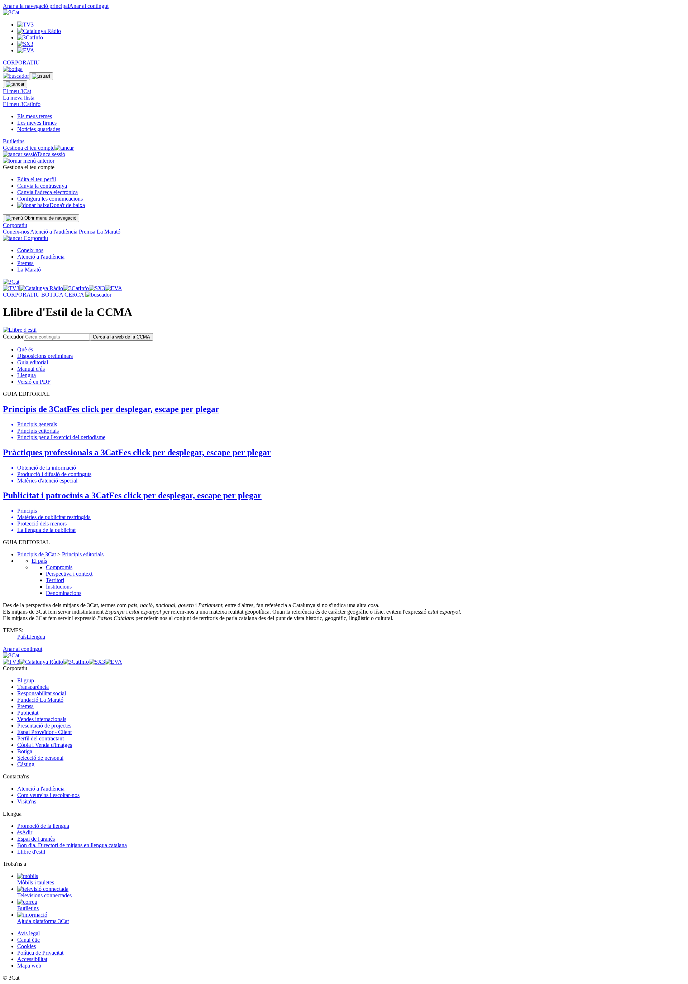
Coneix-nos (16, 232)
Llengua (26, 375)
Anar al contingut (89, 6)
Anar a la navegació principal (36, 6)
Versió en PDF (34, 382)
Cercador (13, 336)
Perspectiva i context (69, 574)
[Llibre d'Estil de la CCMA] (20, 330)
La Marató (108, 232)
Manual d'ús (31, 369)
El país (39, 561)
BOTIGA (52, 295)
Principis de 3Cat (36, 554)
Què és (25, 349)
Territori (55, 580)
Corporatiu (15, 225)
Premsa (88, 232)
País (22, 637)
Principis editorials (83, 554)
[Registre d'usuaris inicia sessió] (41, 76)
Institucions (59, 587)
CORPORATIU (21, 62)
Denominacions (63, 593)
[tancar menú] (12, 238)
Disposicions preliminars (45, 356)
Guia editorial (32, 362)
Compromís (59, 567)
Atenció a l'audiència (54, 232)
